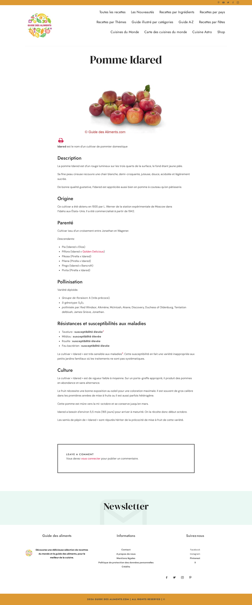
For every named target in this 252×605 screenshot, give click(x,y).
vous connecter (90, 458)
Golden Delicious (93, 251)
